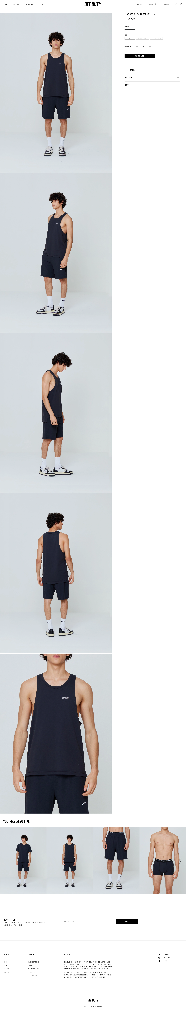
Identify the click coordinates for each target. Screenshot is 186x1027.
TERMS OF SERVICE (32, 976)
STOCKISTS (29, 4)
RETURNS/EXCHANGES (33, 969)
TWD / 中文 (152, 4)
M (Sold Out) (142, 38)
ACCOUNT (167, 4)
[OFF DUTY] (93, 4)
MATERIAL (128, 77)
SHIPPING (30, 965)
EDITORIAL (16, 4)
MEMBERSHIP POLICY (33, 962)
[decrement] (137, 46)
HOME (5, 962)
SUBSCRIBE (127, 921)
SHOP (5, 965)
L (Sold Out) (156, 38)
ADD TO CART (139, 56)
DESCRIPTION (130, 70)
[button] (176, 4)
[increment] (150, 46)
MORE (127, 85)
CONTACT (42, 4)
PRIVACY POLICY (32, 972)
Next (179, 860)
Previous (6, 860)
